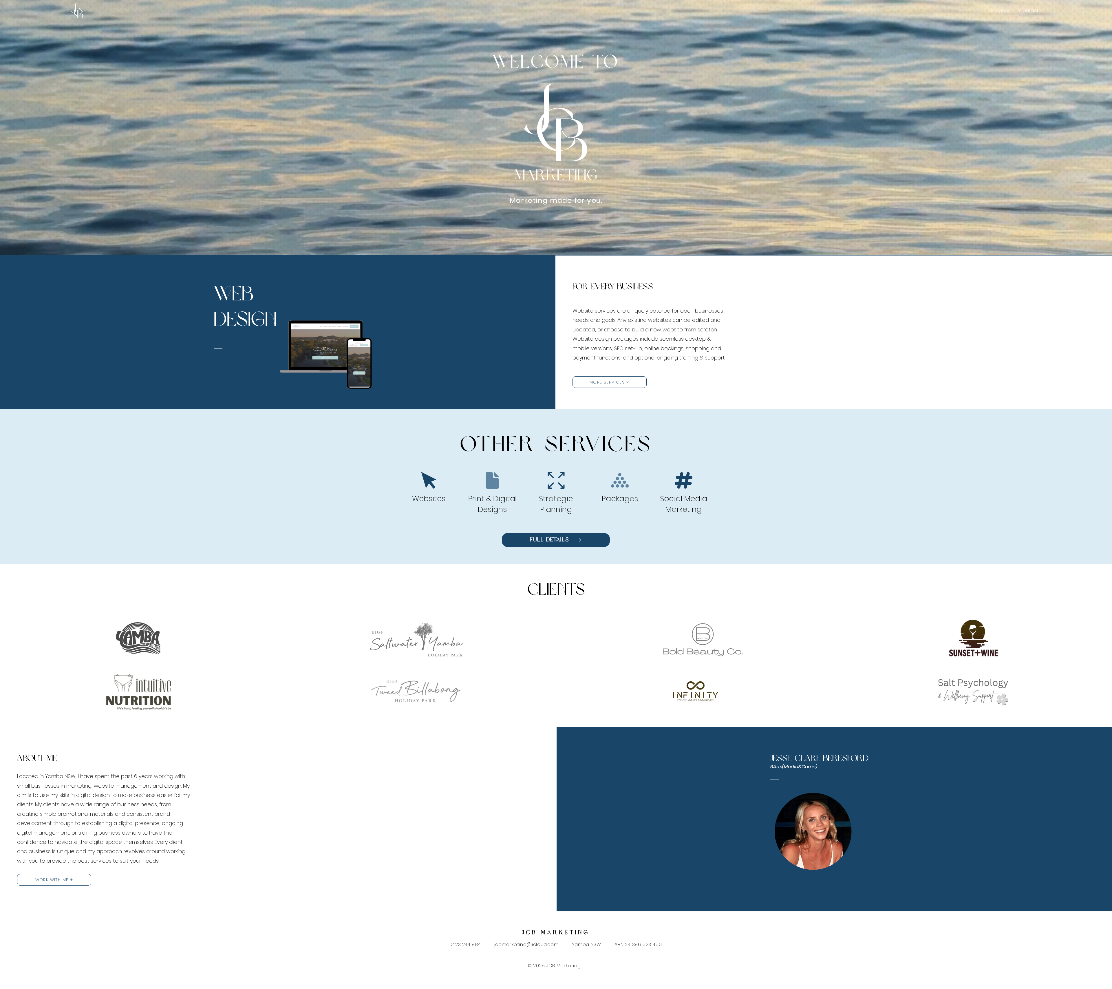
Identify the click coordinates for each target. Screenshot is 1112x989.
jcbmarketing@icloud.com (526, 944)
